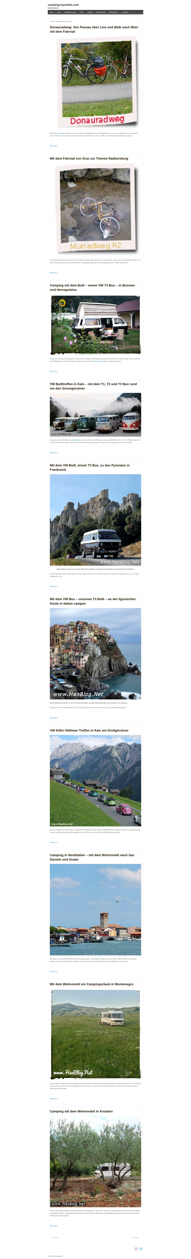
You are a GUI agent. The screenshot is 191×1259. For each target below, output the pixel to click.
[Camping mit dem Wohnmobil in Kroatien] (95, 1161)
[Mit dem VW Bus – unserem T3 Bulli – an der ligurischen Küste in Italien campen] (95, 653)
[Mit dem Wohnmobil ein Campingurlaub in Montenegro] (95, 1034)
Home (51, 12)
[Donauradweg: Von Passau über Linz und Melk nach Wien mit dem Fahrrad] (95, 83)
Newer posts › (136, 1237)
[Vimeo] (141, 1249)
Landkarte (125, 12)
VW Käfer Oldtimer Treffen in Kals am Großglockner (89, 730)
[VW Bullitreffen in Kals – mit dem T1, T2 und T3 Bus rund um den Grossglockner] (95, 414)
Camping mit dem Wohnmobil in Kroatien (81, 1111)
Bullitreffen (77, 440)
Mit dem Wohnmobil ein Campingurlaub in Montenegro (92, 984)
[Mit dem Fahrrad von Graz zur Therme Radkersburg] (95, 210)
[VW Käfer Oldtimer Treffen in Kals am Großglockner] (95, 780)
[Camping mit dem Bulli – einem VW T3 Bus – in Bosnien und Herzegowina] (95, 324)
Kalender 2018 (100, 12)
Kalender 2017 (113, 12)
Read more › (54, 146)
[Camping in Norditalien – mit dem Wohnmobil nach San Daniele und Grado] (95, 909)
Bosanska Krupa (98, 361)
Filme (82, 12)
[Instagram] (136, 1249)
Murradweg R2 (62, 133)
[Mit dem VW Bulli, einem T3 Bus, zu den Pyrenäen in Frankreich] (95, 520)
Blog (58, 12)
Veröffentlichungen (70, 12)
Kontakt (90, 12)
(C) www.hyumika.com (56, 1256)
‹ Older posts (55, 1237)
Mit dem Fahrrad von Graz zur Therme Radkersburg (89, 158)
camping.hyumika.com (63, 4)
